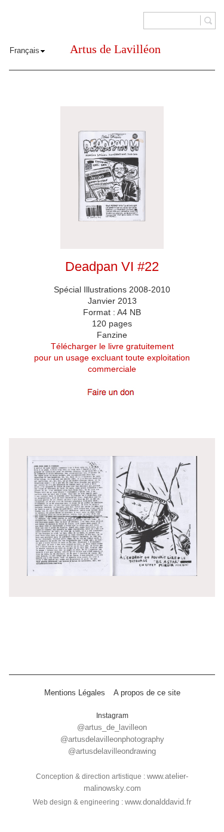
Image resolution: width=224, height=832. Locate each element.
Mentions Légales (74, 692)
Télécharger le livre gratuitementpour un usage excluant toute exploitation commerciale (112, 357)
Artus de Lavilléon (115, 49)
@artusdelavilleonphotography (112, 739)
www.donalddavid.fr (158, 801)
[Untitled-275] (112, 517)
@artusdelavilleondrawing (112, 751)
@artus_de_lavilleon (112, 727)
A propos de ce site (146, 692)
